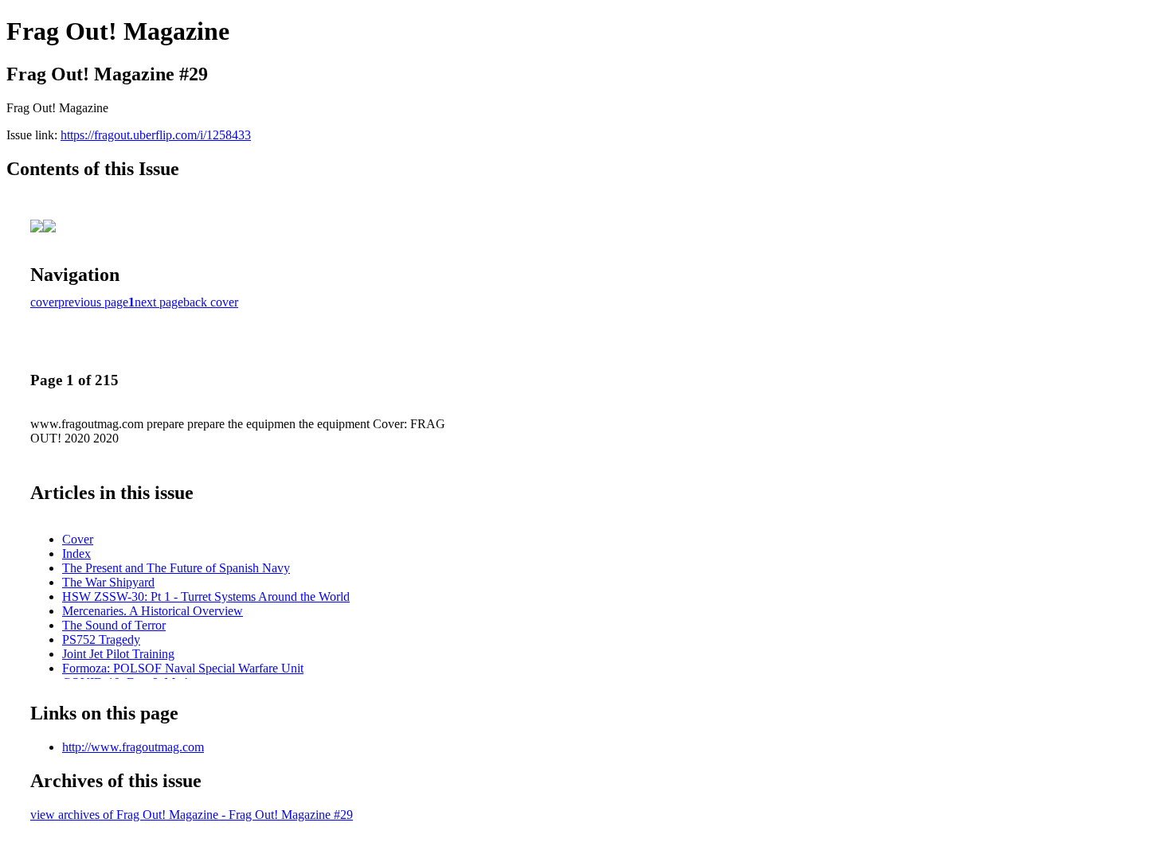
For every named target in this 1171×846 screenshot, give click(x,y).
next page (159, 302)
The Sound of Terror (114, 625)
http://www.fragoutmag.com (133, 747)
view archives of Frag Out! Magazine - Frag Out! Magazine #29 (191, 814)
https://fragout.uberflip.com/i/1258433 (156, 135)
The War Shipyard (108, 582)
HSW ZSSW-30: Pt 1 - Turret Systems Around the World (206, 596)
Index (76, 553)
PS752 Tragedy (101, 639)
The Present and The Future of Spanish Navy (176, 568)
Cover (77, 539)
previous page (93, 302)
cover (44, 302)
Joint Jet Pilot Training (118, 654)
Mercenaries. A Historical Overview (152, 611)
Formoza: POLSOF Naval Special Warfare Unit (183, 668)
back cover (210, 302)
